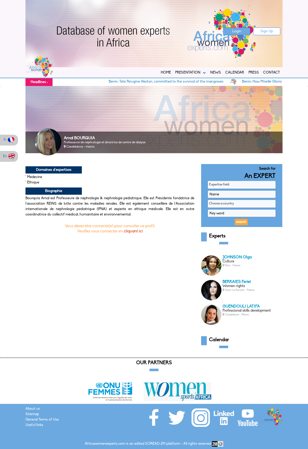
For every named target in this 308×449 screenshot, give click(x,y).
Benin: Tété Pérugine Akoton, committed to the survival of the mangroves (151, 81)
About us (32, 409)
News (215, 72)
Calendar (234, 72)
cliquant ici (133, 231)
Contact (271, 72)
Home (166, 72)
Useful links (34, 425)
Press (253, 72)
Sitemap (32, 414)
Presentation (187, 72)
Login (236, 31)
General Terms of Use (42, 419)
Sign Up (266, 31)
